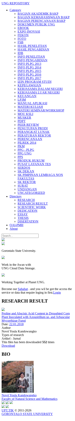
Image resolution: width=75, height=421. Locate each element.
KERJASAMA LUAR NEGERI (39, 92)
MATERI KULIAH (30, 106)
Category (15, 10)
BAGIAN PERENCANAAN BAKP (41, 20)
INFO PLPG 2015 (29, 71)
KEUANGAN (27, 96)
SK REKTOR (27, 182)
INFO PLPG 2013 (29, 63)
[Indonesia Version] (3, 240)
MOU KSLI (25, 114)
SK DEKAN (26, 171)
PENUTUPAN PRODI (33, 128)
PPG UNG (25, 153)
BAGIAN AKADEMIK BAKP (38, 13)
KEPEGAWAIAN (29, 85)
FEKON (23, 35)
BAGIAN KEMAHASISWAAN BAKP (44, 17)
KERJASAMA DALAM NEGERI (40, 89)
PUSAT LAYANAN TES (34, 164)
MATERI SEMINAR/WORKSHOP (41, 110)
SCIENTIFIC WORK (32, 207)
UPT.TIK (8, 410)
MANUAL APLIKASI (32, 103)
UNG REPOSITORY (16, 3)
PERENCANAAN (30, 139)
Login (57, 292)
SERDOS (24, 167)
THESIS (23, 218)
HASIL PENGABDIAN (33, 49)
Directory (16, 196)
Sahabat (23, 289)
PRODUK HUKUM (31, 160)
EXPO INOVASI (29, 31)
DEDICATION (27, 210)
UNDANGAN (27, 189)
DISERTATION (28, 221)
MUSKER (24, 117)
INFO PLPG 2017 (29, 78)
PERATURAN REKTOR (34, 135)
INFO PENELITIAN (31, 56)
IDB (20, 53)
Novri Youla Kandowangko (19, 395)
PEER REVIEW (28, 124)
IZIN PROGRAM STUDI (34, 81)
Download (8, 345)
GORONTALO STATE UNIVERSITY (27, 414)
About (14, 228)
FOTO (22, 38)
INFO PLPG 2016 (29, 74)
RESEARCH (26, 200)
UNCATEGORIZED (31, 192)
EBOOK (23, 28)
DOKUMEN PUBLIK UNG (36, 24)
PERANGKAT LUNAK (34, 132)
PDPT (22, 121)
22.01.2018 (16, 324)
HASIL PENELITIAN (32, 46)
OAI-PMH (16, 225)
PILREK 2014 (27, 142)
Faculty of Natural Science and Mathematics (29, 398)
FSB (20, 42)
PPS (20, 157)
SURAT (23, 185)
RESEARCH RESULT (33, 203)
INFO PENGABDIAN (32, 60)
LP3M (22, 99)
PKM (21, 146)
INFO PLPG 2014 (29, 67)
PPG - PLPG (26, 149)
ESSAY (23, 214)
